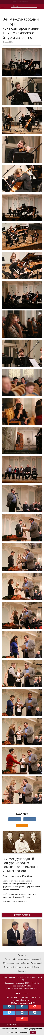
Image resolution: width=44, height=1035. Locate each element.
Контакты (22, 971)
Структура (22, 955)
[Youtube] (35, 1007)
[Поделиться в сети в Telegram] (29, 819)
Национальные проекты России (16, 963)
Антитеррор (36, 963)
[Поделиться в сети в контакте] (14, 819)
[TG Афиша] (22, 1007)
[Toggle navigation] (39, 12)
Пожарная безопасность (13, 967)
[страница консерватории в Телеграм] (9, 1007)
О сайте (37, 967)
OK (33, 1032)
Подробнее (23, 1032)
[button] (5, 932)
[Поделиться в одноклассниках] (22, 825)
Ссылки (28, 967)
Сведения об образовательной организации (22, 959)
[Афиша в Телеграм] (22, 1019)
